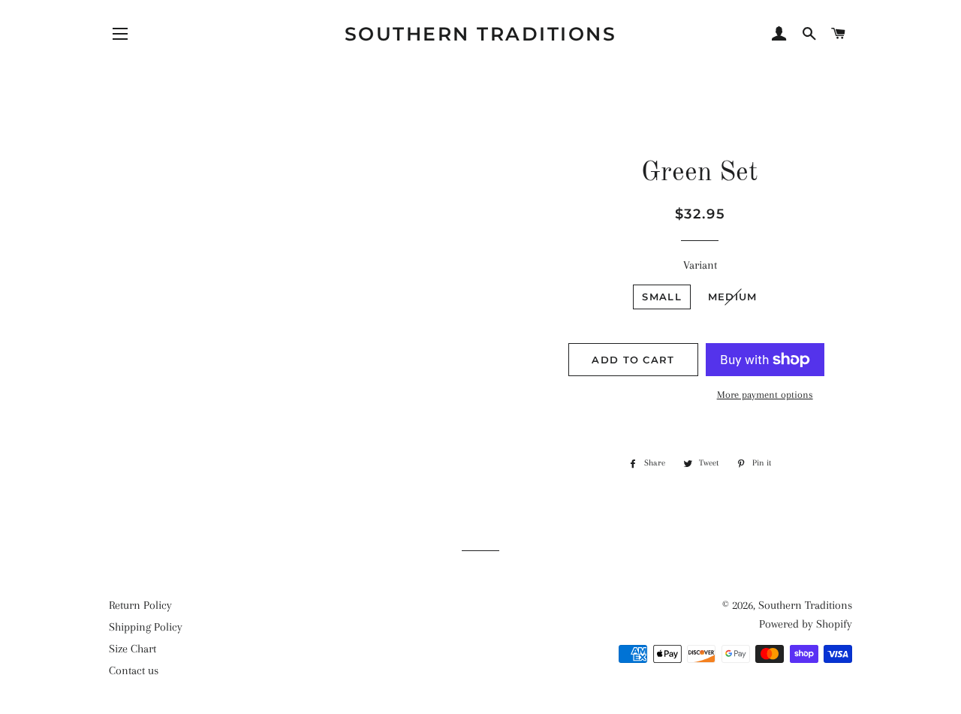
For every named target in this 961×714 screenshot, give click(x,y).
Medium (733, 297)
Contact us (133, 670)
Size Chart (132, 648)
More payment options (765, 394)
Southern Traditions (481, 34)
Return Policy (140, 605)
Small (662, 297)
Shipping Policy (145, 627)
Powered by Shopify (805, 624)
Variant (700, 265)
